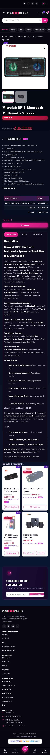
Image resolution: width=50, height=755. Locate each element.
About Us (5, 634)
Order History (6, 662)
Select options (12, 507)
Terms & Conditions (8, 685)
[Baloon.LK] (17, 13)
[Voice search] (40, 20)
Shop (11, 37)
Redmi (13, 30)
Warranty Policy (7, 701)
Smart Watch (39, 30)
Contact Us (5, 638)
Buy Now (42, 553)
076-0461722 (9, 713)
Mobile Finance (7, 693)
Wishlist (4, 666)
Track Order (6, 674)
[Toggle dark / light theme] (44, 3)
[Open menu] (3, 13)
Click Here (35, 457)
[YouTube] (32, 3)
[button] (44, 48)
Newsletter (5, 670)
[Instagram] (28, 3)
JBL (21, 30)
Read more (36, 507)
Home (4, 37)
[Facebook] (24, 3)
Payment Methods (8, 697)
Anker (28, 30)
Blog (3, 642)
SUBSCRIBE (36, 594)
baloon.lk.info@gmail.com (13, 716)
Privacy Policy (6, 681)
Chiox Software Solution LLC (28, 736)
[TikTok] (36, 3)
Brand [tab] (24, 234)
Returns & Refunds (8, 650)
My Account (6, 658)
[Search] (45, 20)
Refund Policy (6, 689)
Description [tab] (11, 234)
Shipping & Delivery (8, 646)
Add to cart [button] (30, 553)
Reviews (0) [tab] (37, 234)
